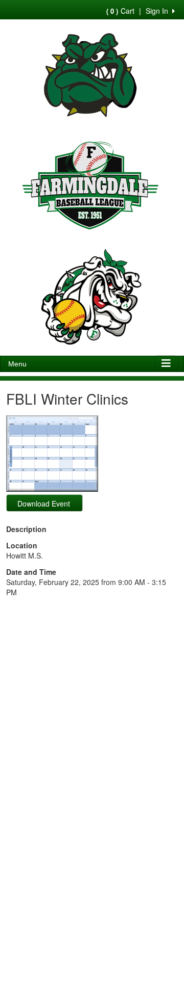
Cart (120, 11)
